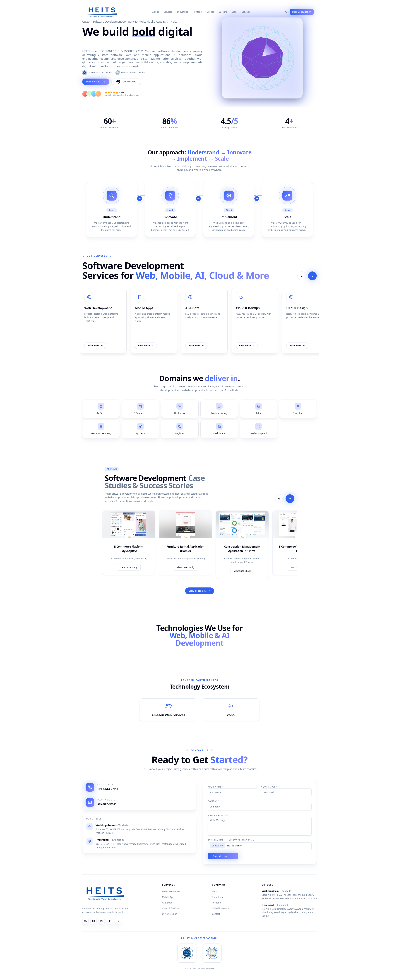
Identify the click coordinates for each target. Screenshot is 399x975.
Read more (93, 345)
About (155, 11)
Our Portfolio (129, 81)
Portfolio (197, 11)
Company (213, 801)
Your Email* (269, 787)
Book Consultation (301, 11)
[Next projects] (290, 498)
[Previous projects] (279, 498)
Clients (210, 11)
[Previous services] (301, 275)
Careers (223, 11)
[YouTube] (93, 921)
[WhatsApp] (118, 921)
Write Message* (218, 815)
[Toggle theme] (285, 12)
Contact (246, 11)
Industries (182, 11)
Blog (234, 11)
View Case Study (128, 567)
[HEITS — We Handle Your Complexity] (102, 11)
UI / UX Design (169, 913)
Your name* (215, 787)
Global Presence (220, 908)
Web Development (171, 891)
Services (168, 11)
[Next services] (312, 275)
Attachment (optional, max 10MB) (233, 840)
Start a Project (93, 81)
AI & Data (167, 902)
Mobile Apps (168, 897)
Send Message (220, 856)
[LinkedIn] (85, 921)
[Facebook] (110, 921)
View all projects (198, 590)
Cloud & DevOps (170, 908)
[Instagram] (102, 921)
